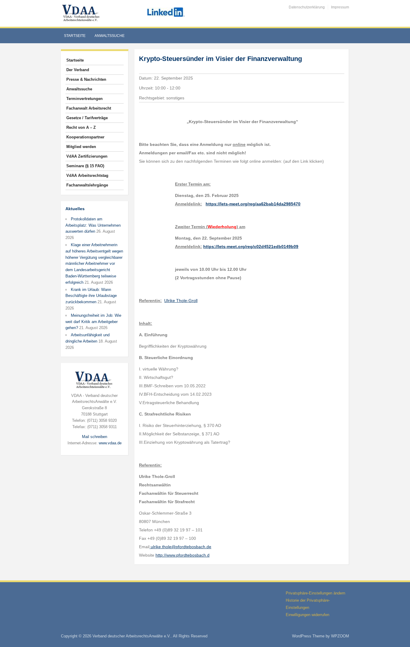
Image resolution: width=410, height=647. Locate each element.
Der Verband (77, 70)
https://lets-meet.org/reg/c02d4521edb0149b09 (250, 246)
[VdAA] (81, 13)
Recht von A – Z (81, 127)
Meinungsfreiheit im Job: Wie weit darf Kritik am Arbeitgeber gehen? (93, 321)
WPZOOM (340, 636)
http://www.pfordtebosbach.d (182, 555)
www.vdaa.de (110, 443)
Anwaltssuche (110, 36)
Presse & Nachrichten (86, 79)
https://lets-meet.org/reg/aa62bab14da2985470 (253, 203)
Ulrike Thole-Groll (180, 300)
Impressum (340, 7)
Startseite (75, 36)
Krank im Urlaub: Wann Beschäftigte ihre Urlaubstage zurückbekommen (91, 295)
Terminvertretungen (84, 98)
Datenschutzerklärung (307, 7)
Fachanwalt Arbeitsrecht (88, 108)
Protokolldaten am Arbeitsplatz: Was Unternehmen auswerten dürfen (93, 225)
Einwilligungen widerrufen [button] (307, 614)
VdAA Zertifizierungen (86, 156)
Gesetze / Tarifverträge (87, 118)
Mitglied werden (81, 146)
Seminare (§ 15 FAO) (85, 166)
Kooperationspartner (85, 137)
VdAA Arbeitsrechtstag (87, 175)
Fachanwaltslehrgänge (87, 185)
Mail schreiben (94, 436)
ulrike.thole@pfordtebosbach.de (180, 546)
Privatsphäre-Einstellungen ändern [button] (315, 593)
